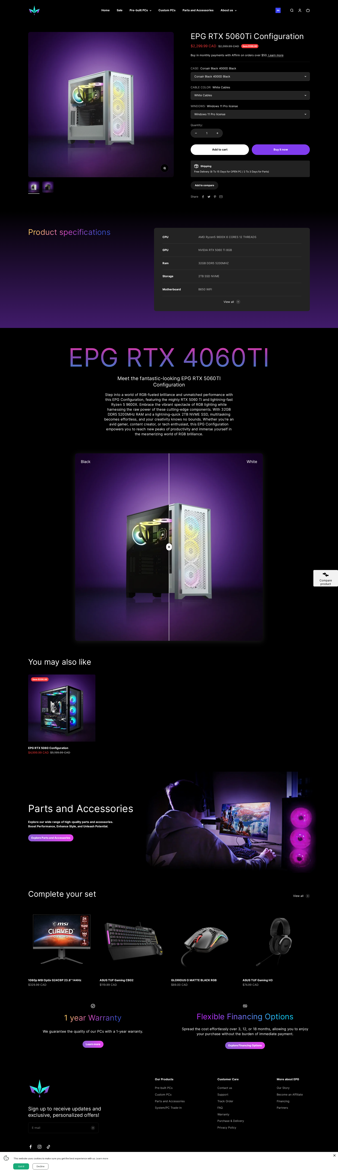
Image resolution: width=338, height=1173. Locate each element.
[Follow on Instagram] (39, 1146)
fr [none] (283, 10)
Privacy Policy (226, 1127)
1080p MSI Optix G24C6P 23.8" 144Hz (54, 980)
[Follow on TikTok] (48, 1146)
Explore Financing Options (245, 1045)
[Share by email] (221, 197)
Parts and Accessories (198, 10)
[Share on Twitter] (209, 197)
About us (227, 10)
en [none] (278, 10)
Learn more (275, 55)
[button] (204, 185)
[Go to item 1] (33, 187)
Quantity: (197, 125)
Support (222, 1094)
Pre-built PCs (139, 10)
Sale (120, 10)
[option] (283, 10)
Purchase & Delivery (230, 1121)
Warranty (223, 1114)
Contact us (224, 1088)
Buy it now (281, 149)
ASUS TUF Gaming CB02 (116, 980)
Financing (283, 1101)
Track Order (225, 1101)
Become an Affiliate (290, 1094)
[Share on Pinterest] (215, 197)
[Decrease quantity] (196, 133)
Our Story (283, 1088)
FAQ (220, 1107)
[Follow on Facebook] (30, 1146)
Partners (282, 1107)
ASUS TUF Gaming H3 (258, 980)
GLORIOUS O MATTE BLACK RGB (194, 980)
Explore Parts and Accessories (50, 837)
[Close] (334, 1155)
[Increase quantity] (217, 133)
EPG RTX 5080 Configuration (48, 748)
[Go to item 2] (48, 187)
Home (105, 10)
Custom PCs (167, 10)
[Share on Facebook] (203, 197)
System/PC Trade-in (168, 1107)
